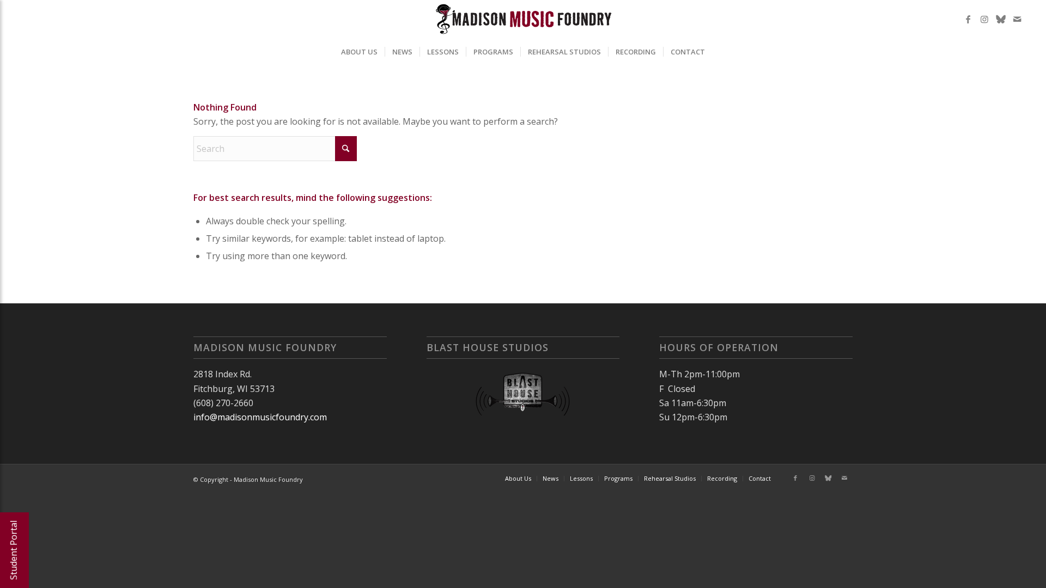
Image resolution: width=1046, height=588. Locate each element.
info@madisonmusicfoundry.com (260, 417)
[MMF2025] (522, 19)
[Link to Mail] (1017, 19)
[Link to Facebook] (968, 19)
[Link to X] (1001, 19)
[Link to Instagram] (984, 19)
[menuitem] (359, 51)
